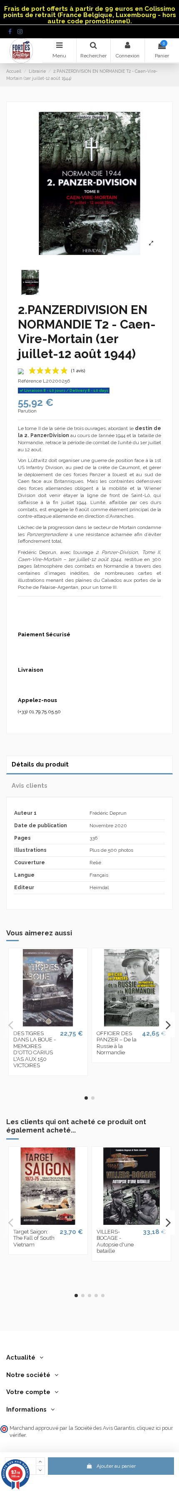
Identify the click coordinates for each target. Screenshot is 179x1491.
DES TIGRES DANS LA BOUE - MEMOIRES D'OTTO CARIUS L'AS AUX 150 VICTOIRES (34, 1049)
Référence (30, 381)
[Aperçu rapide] (48, 1024)
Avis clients (29, 785)
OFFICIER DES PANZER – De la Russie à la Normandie (117, 1043)
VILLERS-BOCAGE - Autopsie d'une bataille (115, 1241)
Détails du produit (40, 764)
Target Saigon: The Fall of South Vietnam (34, 1238)
